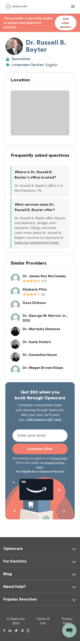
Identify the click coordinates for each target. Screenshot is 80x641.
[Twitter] (16, 630)
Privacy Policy (59, 458)
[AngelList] (22, 630)
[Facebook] (4, 630)
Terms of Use (43, 621)
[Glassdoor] (28, 630)
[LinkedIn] (10, 630)
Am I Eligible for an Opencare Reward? (40, 471)
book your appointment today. (37, 242)
